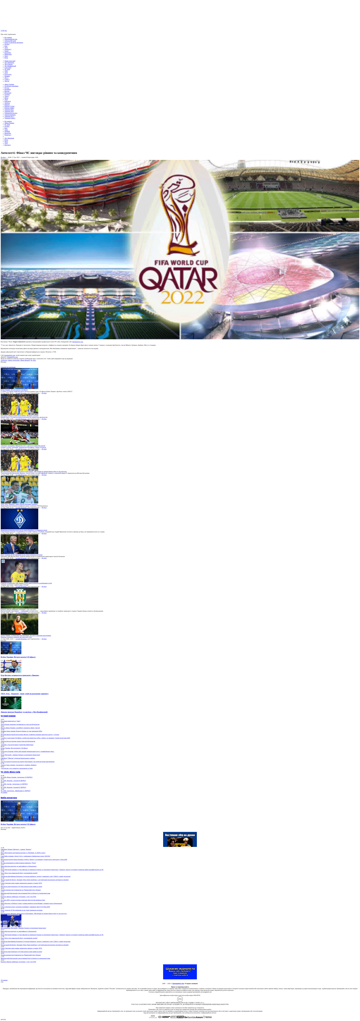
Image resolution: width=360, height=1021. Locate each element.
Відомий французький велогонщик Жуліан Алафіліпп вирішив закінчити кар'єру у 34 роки (30, 734)
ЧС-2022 (33, 360)
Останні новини (8, 716)
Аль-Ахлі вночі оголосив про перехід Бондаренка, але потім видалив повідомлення (27, 761)
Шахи (6, 98)
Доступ (6, 81)
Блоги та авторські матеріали (13, 42)
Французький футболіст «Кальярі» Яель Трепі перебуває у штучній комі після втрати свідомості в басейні (35, 880)
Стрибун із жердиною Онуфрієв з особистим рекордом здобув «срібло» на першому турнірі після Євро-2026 (35, 738)
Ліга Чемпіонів (9, 62)
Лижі (6, 99)
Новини (7, 104)
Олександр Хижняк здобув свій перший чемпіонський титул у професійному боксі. (27, 751)
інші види (7, 101)
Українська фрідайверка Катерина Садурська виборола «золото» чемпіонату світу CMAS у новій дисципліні (35, 876)
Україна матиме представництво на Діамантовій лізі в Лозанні (21, 890)
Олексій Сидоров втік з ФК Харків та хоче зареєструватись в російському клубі (26, 583)
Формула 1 (7, 49)
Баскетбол (7, 52)
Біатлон (6, 91)
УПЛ (6, 71)
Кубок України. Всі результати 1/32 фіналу (14, 390)
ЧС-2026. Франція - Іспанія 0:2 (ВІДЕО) (13, 787)
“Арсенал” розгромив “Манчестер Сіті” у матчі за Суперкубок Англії (23, 445)
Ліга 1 (6, 78)
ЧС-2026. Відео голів (10, 772)
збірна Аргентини (14, 360)
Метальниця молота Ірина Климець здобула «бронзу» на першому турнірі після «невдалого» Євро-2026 (34, 859)
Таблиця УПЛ (9, 109)
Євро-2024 (7, 67)
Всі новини (8, 37)
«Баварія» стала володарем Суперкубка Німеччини (17, 745)
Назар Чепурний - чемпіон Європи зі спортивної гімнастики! (20, 755)
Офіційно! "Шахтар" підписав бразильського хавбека (18, 758)
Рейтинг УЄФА (9, 106)
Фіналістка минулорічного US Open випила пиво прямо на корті (21, 886)
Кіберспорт (8, 54)
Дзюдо (6, 96)
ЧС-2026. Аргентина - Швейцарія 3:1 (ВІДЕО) (15, 791)
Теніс (6, 47)
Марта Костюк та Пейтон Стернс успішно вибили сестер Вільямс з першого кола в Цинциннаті (31, 903)
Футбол (6, 44)
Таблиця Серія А (9, 118)
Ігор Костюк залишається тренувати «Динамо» (20, 675)
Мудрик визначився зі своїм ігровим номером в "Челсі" (18, 863)
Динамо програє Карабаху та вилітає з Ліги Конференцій (24, 712)
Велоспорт (7, 93)
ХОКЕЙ (7, 131)
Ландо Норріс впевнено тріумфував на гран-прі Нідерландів (20, 724)
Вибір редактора (9, 797)
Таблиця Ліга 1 (9, 116)
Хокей (6, 51)
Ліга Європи (8, 64)
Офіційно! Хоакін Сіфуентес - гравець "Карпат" (16, 849)
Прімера (7, 76)
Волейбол (7, 89)
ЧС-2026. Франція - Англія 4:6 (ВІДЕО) (13, 780)
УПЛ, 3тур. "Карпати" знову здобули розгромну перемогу (19, 504)
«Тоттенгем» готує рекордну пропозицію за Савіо (17, 768)
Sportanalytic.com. (77, 342)
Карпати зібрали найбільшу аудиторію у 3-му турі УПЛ (18, 609)
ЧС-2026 (7, 69)
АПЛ (6, 73)
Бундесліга (7, 74)
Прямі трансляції (9, 61)
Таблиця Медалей (10, 41)
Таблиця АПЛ (9, 111)
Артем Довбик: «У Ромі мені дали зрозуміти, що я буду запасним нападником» (26, 635)
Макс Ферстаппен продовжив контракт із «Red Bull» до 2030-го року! (23, 853)
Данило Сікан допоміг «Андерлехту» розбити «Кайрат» (19, 765)
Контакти (7, 145)
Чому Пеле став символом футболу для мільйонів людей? (19, 873)
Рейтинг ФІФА (9, 108)
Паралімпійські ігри (10, 39)
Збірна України (9, 84)
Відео (6, 58)
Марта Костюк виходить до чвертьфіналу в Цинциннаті (18, 866)
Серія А (6, 79)
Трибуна (7, 103)
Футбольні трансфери (11, 86)
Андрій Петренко (21, 393)
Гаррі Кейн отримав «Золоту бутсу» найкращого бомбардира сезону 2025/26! (25, 856)
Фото (6, 56)
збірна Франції (25, 360)
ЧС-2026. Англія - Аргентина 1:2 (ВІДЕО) (14, 784)
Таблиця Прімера (10, 115)
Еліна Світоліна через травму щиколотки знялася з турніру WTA (21, 883)
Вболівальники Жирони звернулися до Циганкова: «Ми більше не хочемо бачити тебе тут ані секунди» (34, 471)
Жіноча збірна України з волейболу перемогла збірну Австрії (20, 728)
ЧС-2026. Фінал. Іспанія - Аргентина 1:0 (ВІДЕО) (16, 777)
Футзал (6, 88)
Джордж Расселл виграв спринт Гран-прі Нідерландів (18, 741)
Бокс (6, 46)
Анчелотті (4, 360)
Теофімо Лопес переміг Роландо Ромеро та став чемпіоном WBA (21, 731)
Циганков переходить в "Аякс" (11, 721)
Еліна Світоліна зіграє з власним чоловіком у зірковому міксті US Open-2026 (25, 907)
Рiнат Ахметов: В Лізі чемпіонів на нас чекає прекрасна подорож (21, 555)
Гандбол (7, 94)
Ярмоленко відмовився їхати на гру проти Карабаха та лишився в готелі (24, 530)
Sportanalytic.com (9, 355)
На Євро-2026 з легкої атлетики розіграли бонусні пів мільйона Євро (23, 900)
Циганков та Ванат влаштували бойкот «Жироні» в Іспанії (19, 415)
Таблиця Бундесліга (10, 113)
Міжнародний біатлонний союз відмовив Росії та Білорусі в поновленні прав (25, 893)
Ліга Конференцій (10, 66)
